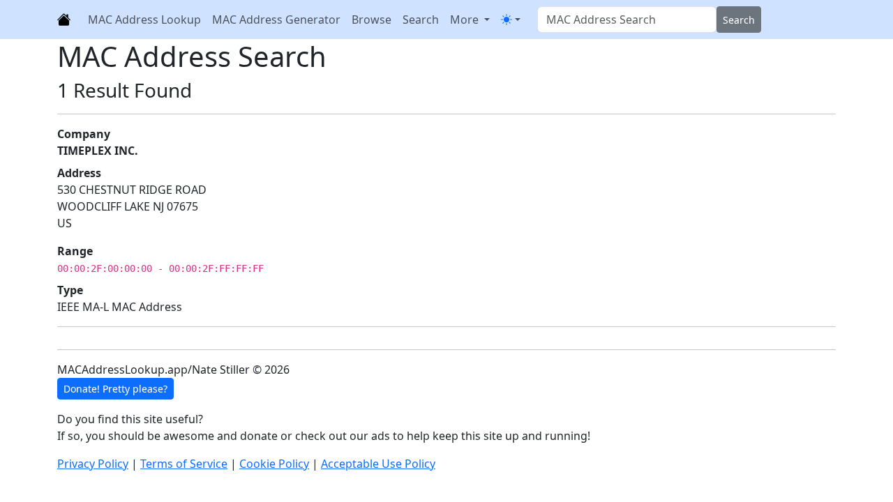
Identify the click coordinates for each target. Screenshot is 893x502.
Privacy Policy (92, 463)
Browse (371, 19)
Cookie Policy (274, 463)
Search (421, 19)
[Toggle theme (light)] (510, 19)
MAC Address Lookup (144, 19)
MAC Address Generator (276, 19)
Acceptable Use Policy (378, 463)
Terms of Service (183, 463)
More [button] (465, 19)
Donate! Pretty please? (115, 388)
